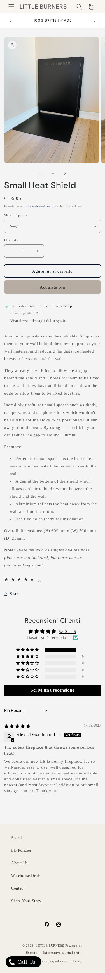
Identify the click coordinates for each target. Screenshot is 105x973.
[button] (11, 7)
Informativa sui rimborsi (61, 952)
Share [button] (15, 594)
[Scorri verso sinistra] (40, 173)
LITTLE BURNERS (50, 945)
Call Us (26, 962)
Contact (17, 888)
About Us (19, 863)
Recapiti (79, 961)
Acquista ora (52, 287)
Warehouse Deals (26, 875)
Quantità (11, 240)
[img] (17, 726)
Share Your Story (26, 901)
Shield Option (15, 215)
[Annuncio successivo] (94, 21)
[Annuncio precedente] (10, 21)
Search (17, 838)
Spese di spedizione (40, 205)
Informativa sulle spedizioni (46, 961)
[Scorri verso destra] (65, 173)
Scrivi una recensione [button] (52, 690)
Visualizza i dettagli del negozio (38, 321)
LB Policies (21, 850)
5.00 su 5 (67, 631)
